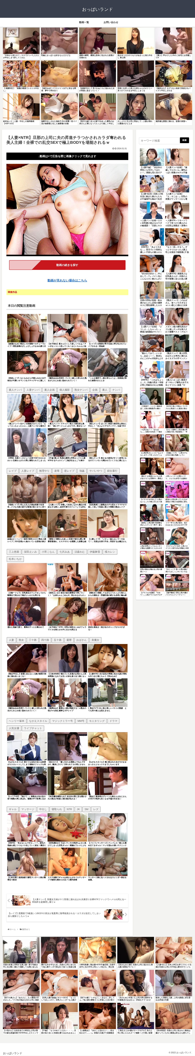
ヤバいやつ (95, 470)
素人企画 (49, 389)
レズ (95, 809)
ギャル (13, 809)
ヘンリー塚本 (16, 720)
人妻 (11, 639)
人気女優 (14, 728)
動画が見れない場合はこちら (67, 280)
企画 (95, 389)
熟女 (21, 639)
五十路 (58, 639)
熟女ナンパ (80, 389)
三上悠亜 (14, 551)
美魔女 (95, 639)
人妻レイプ (27, 470)
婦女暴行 (112, 470)
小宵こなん (48, 551)
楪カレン (110, 551)
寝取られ (57, 809)
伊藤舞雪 (95, 551)
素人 (104, 389)
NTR (69, 809)
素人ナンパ (15, 389)
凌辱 (56, 470)
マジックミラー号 (62, 720)
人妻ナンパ (33, 389)
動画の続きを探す (67, 265)
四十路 (45, 639)
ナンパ (116, 389)
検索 (184, 140)
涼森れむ (79, 551)
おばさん (81, 639)
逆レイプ (69, 470)
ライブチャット (33, 728)
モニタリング (97, 720)
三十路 (33, 639)
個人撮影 (64, 389)
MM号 (81, 720)
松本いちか (15, 558)
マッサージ (27, 809)
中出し (43, 809)
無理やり (44, 470)
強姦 (82, 470)
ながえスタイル (38, 720)
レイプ (13, 470)
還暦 (69, 639)
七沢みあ (64, 551)
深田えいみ (30, 551)
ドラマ (113, 720)
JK (78, 809)
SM (86, 809)
